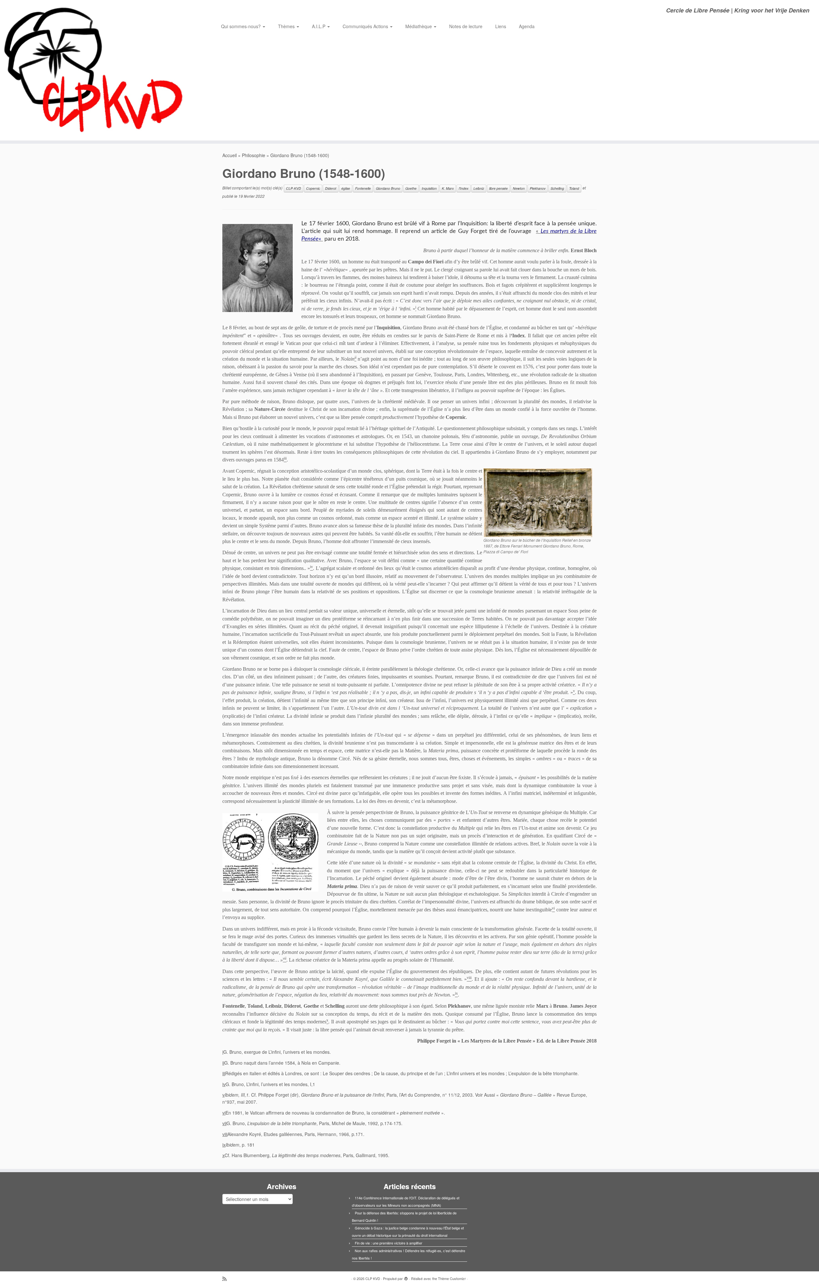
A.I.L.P (319, 26)
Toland (574, 188)
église (345, 188)
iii (223, 1073)
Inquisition (429, 188)
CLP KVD (372, 1278)
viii (224, 1134)
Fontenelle (363, 188)
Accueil (229, 155)
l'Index (463, 188)
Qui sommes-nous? (241, 26)
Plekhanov (537, 188)
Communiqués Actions (366, 26)
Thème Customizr (452, 1278)
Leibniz (478, 188)
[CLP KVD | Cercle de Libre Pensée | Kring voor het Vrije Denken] (94, 70)
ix (224, 1144)
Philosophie (253, 155)
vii (224, 1123)
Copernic (313, 188)
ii (223, 1063)
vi (224, 1112)
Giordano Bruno (388, 188)
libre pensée (498, 188)
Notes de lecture (465, 26)
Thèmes (287, 26)
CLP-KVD (293, 188)
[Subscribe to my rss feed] (226, 1278)
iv (224, 1084)
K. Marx (448, 188)
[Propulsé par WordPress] (406, 1277)
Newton (519, 188)
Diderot (330, 188)
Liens (500, 26)
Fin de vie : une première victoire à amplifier (388, 1242)
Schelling (557, 188)
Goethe (411, 188)
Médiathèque (419, 26)
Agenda (527, 26)
